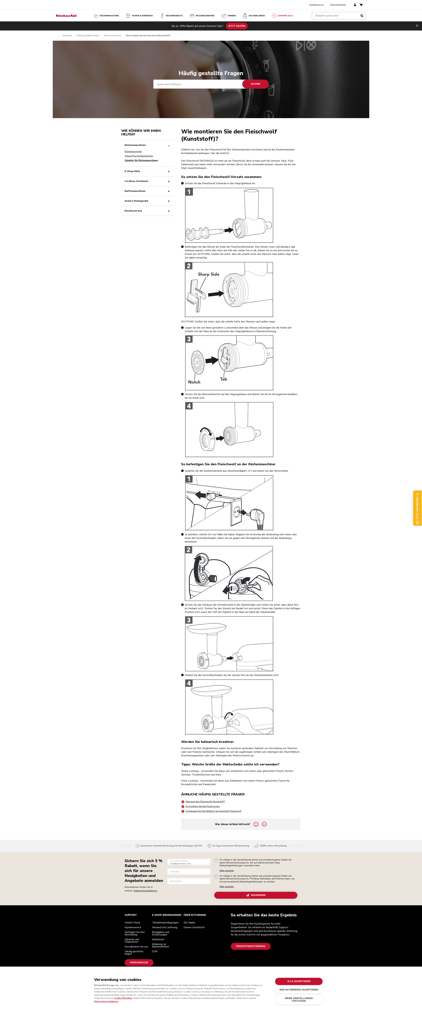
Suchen (255, 84)
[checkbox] (216, 860)
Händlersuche (139, 962)
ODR (154, 951)
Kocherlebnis (257, 15)
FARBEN (232, 15)
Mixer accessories (112, 36)
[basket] (361, 5)
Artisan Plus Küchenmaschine (139, 156)
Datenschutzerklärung (145, 890)
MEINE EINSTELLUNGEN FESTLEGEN (299, 999)
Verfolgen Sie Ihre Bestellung (135, 933)
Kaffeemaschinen (135, 191)
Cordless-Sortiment (136, 181)
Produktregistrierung (250, 946)
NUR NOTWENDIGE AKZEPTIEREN (299, 990)
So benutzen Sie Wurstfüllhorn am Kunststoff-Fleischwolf (213, 811)
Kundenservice (316, 5)
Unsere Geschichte (194, 927)
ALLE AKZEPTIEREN (298, 981)
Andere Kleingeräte (136, 200)
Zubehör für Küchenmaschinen (141, 160)
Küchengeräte (174, 15)
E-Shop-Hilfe (132, 171)
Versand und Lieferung (164, 927)
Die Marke (189, 922)
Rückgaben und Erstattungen (160, 933)
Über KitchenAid (338, 5)
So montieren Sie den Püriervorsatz (203, 806)
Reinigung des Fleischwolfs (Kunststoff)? (205, 801)
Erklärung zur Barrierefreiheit (160, 945)
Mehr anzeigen (227, 871)
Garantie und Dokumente (132, 941)
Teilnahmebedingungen (165, 922)
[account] (355, 5)
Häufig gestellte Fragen (87, 36)
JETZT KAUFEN (236, 25)
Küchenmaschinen (135, 145)
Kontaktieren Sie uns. (137, 946)
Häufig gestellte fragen (134, 953)
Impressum (158, 939)
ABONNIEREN (258, 895)
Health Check (132, 922)
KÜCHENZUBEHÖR (205, 15)
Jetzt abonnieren (417, 508)
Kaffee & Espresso (142, 15)
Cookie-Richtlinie (123, 998)
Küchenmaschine (109, 15)
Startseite (67, 36)
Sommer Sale (285, 15)
